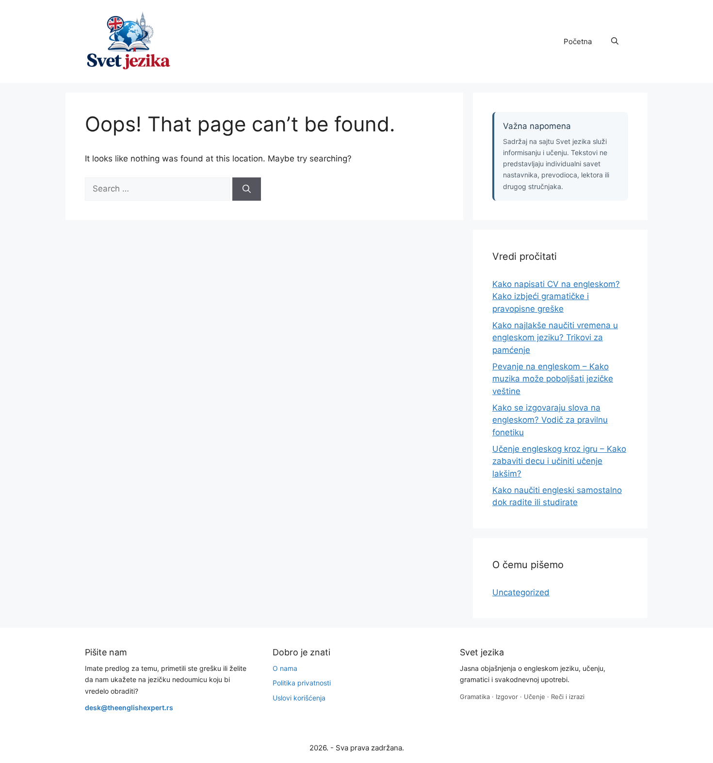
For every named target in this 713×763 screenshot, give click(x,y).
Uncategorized (521, 592)
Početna (578, 41)
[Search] (246, 189)
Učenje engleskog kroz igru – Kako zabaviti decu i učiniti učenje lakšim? (559, 461)
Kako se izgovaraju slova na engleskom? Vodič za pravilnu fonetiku (550, 420)
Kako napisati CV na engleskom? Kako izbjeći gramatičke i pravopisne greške (556, 296)
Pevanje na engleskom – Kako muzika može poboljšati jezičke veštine (552, 379)
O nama (285, 668)
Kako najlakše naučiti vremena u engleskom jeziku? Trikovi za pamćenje (555, 337)
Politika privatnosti (302, 683)
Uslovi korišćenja (299, 698)
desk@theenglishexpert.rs (129, 707)
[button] (614, 41)
